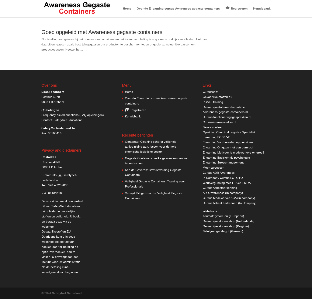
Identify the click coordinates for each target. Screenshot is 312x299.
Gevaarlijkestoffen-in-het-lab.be (224, 107)
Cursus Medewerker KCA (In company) (229, 198)
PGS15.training (213, 102)
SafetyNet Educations (67, 120)
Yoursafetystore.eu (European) (223, 216)
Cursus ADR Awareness (219, 172)
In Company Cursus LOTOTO (223, 177)
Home (127, 8)
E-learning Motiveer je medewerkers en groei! (233, 152)
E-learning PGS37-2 (216, 137)
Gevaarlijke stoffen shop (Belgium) (226, 226)
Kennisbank (262, 8)
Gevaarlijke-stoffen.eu (217, 97)
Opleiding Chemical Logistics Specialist (229, 132)
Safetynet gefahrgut (216, 231)
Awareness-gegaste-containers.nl (225, 112)
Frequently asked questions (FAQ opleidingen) (72, 115)
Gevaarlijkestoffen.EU (56, 231)
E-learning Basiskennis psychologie (226, 157)
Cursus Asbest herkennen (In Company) (230, 203)
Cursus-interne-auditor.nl (219, 122)
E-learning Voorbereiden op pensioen (228, 142)
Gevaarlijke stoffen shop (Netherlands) (228, 221)
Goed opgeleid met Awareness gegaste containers (101, 32)
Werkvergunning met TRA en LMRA (227, 183)
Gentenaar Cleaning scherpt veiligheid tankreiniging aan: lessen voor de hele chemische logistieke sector (150, 147)
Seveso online (212, 127)
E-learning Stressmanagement (223, 162)
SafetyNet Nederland (67, 293)
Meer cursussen (213, 167)
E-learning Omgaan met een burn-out (228, 147)
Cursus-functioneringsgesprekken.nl (227, 117)
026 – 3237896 (58, 185)
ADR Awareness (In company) (223, 193)
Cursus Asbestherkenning (220, 187)
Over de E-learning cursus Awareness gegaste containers (178, 8)
